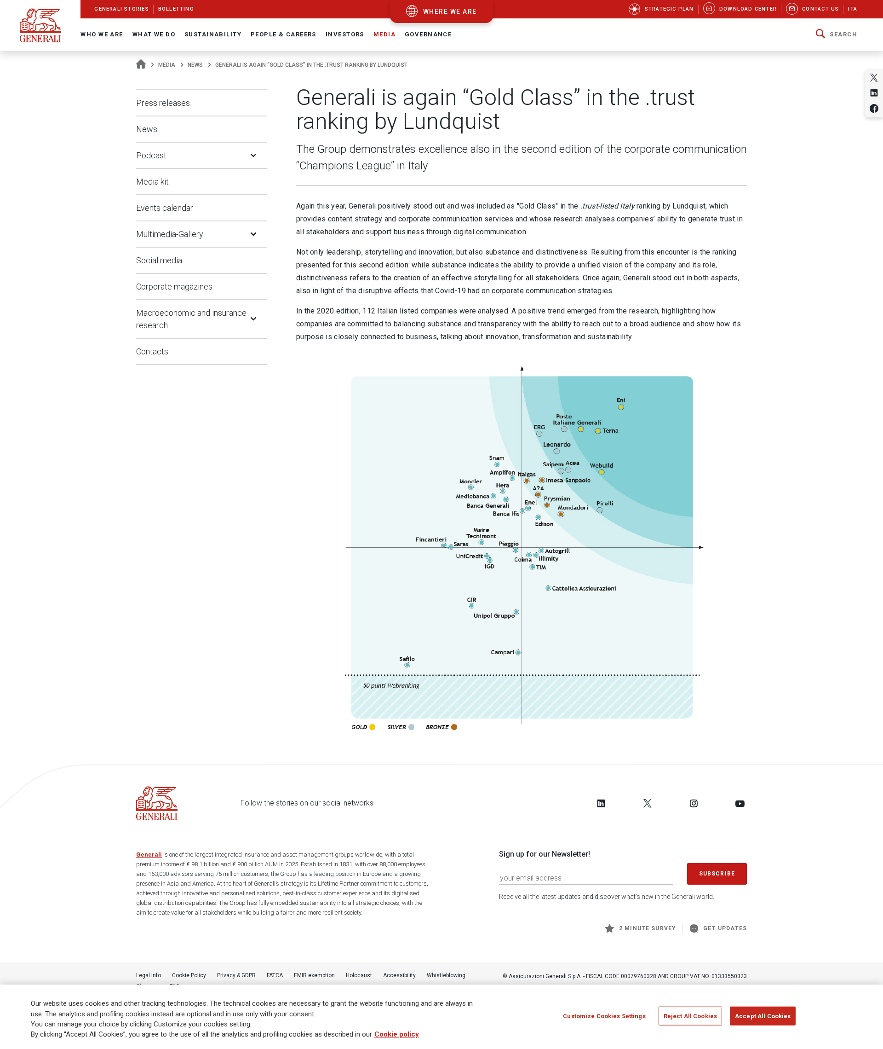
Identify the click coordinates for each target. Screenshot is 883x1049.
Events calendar (164, 208)
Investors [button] (345, 34)
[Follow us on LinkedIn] (601, 803)
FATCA (275, 975)
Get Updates (725, 928)
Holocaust (359, 975)
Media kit (152, 181)
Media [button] (384, 34)
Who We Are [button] (101, 34)
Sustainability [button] (212, 34)
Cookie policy (396, 1035)
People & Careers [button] (283, 34)
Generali (149, 854)
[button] (836, 34)
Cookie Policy (189, 975)
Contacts (152, 351)
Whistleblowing (446, 975)
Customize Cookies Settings (604, 1016)
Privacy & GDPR (236, 975)
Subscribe (717, 873)
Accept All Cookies (763, 1016)
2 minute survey (647, 928)
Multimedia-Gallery (169, 234)
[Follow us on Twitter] (647, 803)
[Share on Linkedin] (874, 92)
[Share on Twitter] (874, 77)
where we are (450, 11)
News (195, 65)
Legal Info (148, 975)
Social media (159, 260)
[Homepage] (141, 65)
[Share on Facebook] (874, 108)
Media (166, 65)
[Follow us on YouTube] (740, 803)
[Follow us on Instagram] (693, 803)
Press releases (163, 103)
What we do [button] (153, 34)
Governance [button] (428, 34)
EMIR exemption (314, 975)
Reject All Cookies (690, 1016)
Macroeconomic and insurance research (191, 319)
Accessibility (399, 975)
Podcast (151, 155)
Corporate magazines (174, 286)
